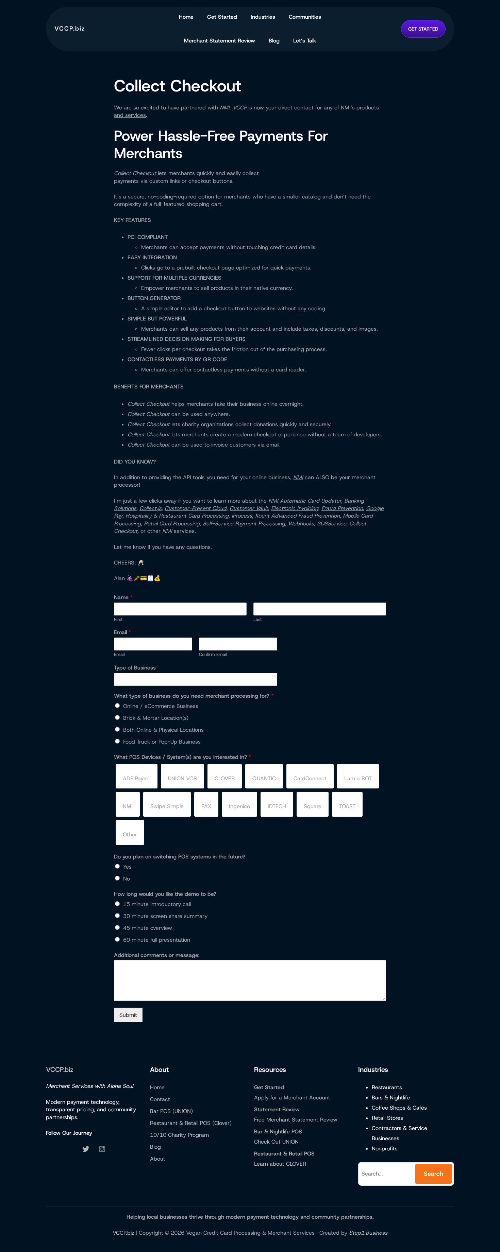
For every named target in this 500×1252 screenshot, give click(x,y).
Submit (128, 1015)
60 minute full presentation (156, 939)
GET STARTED (423, 29)
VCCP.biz (69, 28)
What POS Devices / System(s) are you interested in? (182, 757)
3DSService (331, 523)
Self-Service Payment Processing (244, 523)
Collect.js (150, 508)
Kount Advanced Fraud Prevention (297, 515)
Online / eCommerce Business (160, 706)
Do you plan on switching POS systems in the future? (179, 856)
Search (433, 1174)
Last (257, 619)
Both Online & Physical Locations (163, 729)
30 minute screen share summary (165, 916)
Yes (127, 866)
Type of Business (135, 667)
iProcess (242, 515)
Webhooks (301, 523)
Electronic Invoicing (294, 508)
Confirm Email (213, 654)
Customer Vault (249, 508)
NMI (225, 107)
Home (186, 16)
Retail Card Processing (172, 523)
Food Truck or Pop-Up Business (162, 741)
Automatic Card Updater (310, 500)
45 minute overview (147, 928)
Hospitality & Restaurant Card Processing (177, 515)
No (126, 878)
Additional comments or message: (157, 955)
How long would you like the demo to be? (165, 894)
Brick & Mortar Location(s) (155, 717)
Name (123, 597)
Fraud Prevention (342, 508)
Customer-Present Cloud (196, 508)
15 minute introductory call (157, 904)
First (118, 619)
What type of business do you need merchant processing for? (193, 696)
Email (122, 632)
